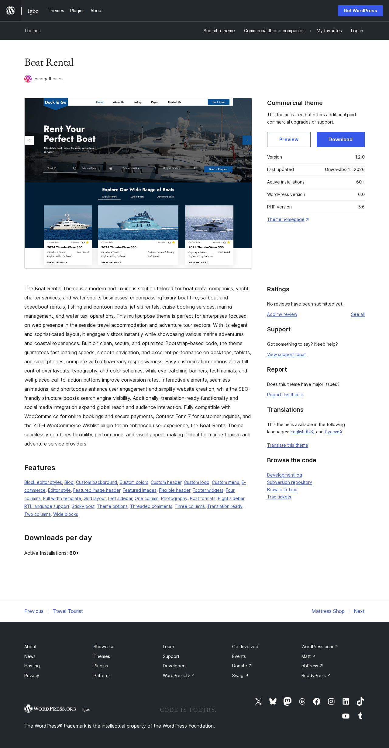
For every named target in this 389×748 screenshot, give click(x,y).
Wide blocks (65, 514)
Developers (175, 665)
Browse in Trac (282, 489)
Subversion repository (289, 482)
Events (239, 656)
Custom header (166, 482)
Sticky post (83, 506)
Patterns (102, 675)
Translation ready (225, 506)
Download (341, 139)
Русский (333, 431)
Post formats (202, 498)
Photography (174, 498)
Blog (69, 482)
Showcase (104, 646)
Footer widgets (208, 490)
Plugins (101, 665)
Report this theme (285, 394)
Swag (240, 675)
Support (171, 656)
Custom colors (133, 482)
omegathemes (49, 78)
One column (147, 498)
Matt (308, 656)
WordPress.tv (179, 675)
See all (358, 314)
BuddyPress (316, 675)
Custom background (96, 482)
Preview (288, 139)
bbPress (312, 665)
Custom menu (225, 482)
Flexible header (174, 490)
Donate (242, 665)
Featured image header (96, 490)
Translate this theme (287, 445)
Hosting (32, 665)
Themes (32, 30)
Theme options (112, 506)
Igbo (86, 709)
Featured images (140, 490)
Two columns (37, 514)
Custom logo (196, 482)
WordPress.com (319, 646)
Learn (168, 646)
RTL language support (46, 506)
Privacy (31, 675)
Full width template (62, 498)
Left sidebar (120, 498)
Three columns (190, 506)
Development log (284, 474)
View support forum (287, 354)
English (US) (303, 431)
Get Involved (245, 646)
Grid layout (95, 498)
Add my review (282, 314)
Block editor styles (43, 482)
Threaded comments (151, 506)
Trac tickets (279, 496)
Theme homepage (286, 219)
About (30, 646)
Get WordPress (360, 10)
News (30, 656)
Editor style (59, 490)
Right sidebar (231, 498)
